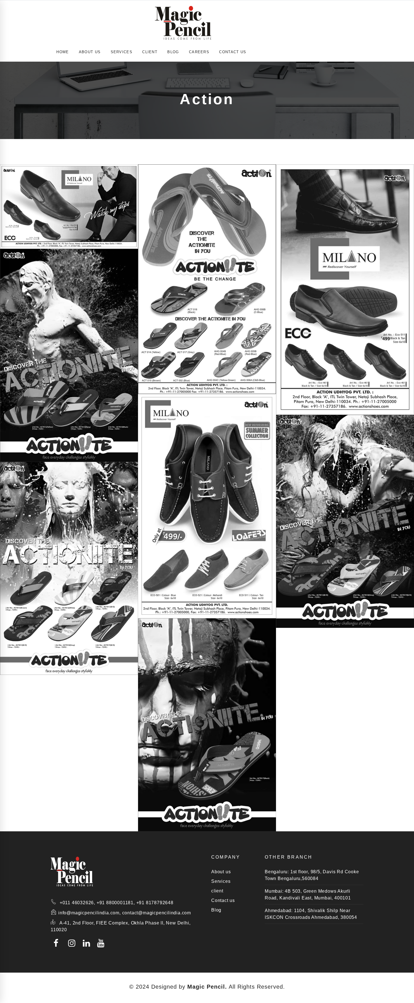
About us (221, 871)
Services (220, 881)
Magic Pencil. (207, 987)
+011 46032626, (77, 902)
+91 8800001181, (116, 902)
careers (199, 52)
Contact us (232, 52)
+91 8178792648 (154, 902)
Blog (173, 52)
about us (90, 52)
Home (62, 52)
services (121, 52)
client (149, 52)
